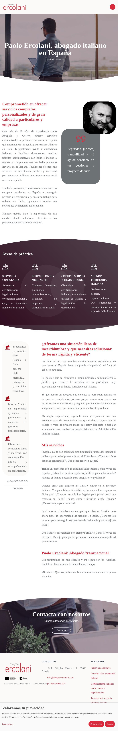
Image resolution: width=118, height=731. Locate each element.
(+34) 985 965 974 (56, 683)
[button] (112, 7)
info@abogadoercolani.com (60, 677)
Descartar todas (96, 724)
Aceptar (110, 724)
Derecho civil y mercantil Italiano (103, 675)
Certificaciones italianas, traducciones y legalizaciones (102, 688)
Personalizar (7, 724)
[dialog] (59, 717)
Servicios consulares (100, 668)
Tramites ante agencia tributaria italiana (101, 700)
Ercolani (50, 59)
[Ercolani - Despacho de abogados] (14, 7)
